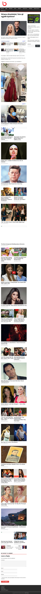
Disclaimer (2, 587)
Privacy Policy (36, 8)
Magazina (14, 19)
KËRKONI (29, 44)
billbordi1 (9, 19)
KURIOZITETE (25, 8)
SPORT (15, 8)
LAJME (6, 8)
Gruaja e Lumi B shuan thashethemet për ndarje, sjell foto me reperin (34, 27)
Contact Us (3, 10)
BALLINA (2, 8)
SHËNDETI (19, 8)
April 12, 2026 (5, 19)
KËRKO (37, 45)
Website (2, 574)
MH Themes (27, 592)
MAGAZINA (10, 8)
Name (2, 568)
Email (2, 571)
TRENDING (30, 8)
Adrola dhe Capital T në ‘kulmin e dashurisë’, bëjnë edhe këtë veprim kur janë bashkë (34, 31)
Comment (3, 560)
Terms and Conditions (4, 590)
